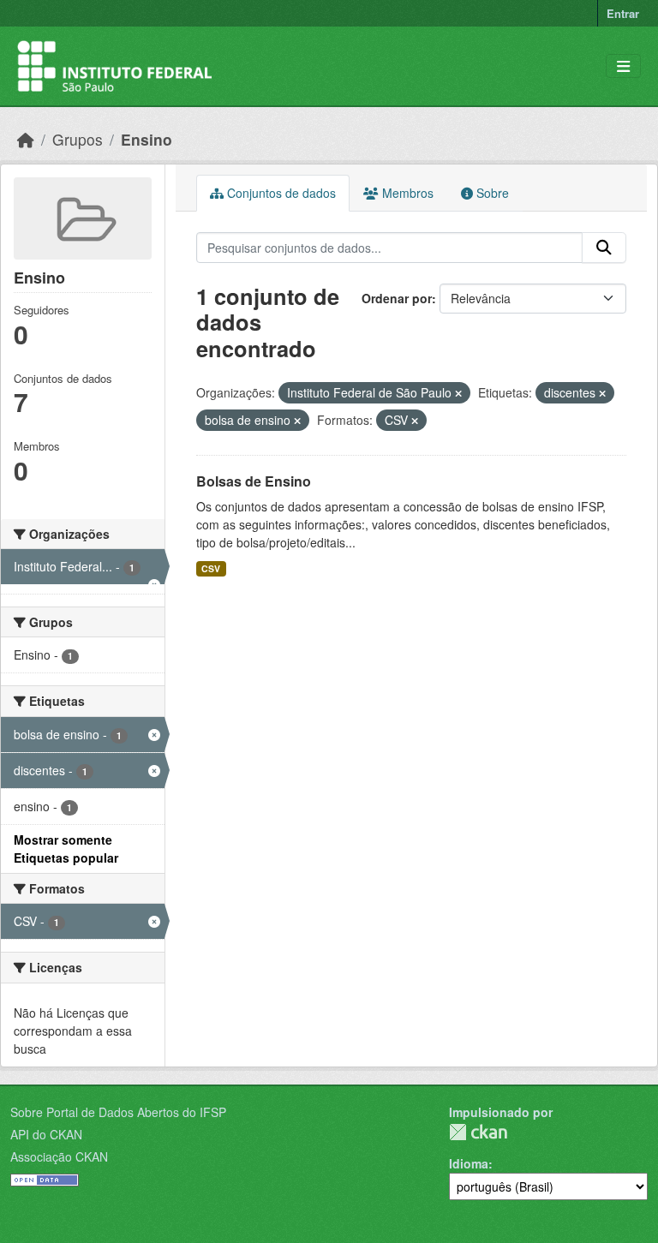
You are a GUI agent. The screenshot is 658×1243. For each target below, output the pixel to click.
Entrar (623, 13)
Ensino (146, 139)
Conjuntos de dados (280, 192)
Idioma (468, 1163)
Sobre (491, 192)
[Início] (25, 139)
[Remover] (458, 393)
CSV (210, 568)
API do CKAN (46, 1134)
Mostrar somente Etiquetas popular (66, 848)
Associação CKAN (59, 1156)
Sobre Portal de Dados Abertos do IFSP (118, 1111)
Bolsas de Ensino (253, 481)
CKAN (478, 1132)
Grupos (77, 139)
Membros (406, 192)
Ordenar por (397, 298)
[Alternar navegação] (623, 66)
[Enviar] (604, 247)
